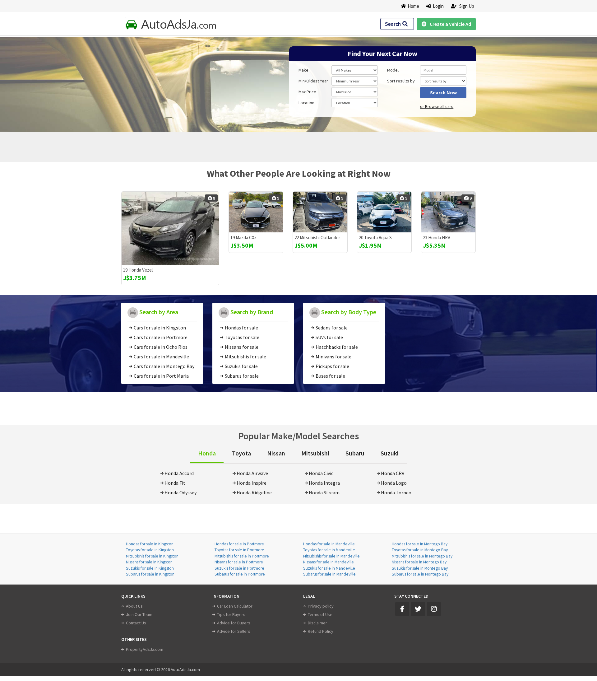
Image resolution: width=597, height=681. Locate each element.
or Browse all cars (436, 106)
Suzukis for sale (241, 366)
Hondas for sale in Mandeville (329, 544)
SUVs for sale (329, 337)
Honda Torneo (396, 492)
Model (393, 70)
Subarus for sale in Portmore (240, 574)
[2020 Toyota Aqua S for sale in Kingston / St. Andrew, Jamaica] (384, 212)
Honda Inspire (251, 483)
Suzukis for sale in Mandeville (329, 568)
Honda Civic (321, 473)
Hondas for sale (241, 327)
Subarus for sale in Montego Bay (420, 574)
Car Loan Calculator (234, 606)
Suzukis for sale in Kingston (150, 568)
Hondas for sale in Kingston (150, 544)
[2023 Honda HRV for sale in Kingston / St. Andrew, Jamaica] (448, 212)
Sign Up (466, 6)
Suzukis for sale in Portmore (239, 568)
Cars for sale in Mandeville (161, 356)
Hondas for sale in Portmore (239, 544)
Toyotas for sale (242, 337)
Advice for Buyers (233, 623)
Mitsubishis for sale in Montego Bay (422, 556)
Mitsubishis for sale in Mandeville (331, 556)
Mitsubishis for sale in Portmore (242, 556)
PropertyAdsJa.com (144, 649)
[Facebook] (402, 609)
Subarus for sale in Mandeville (329, 574)
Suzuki (390, 453)
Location (306, 102)
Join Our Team (139, 614)
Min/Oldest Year (313, 81)
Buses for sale (330, 376)
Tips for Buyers (231, 614)
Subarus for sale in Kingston (150, 574)
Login (437, 6)
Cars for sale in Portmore (160, 337)
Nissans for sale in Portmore (239, 562)
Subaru (354, 453)
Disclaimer (317, 623)
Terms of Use (320, 614)
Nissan (276, 453)
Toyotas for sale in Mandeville (329, 550)
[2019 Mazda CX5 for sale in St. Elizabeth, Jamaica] (256, 212)
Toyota (241, 453)
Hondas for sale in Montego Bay (419, 544)
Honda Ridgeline (254, 492)
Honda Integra (324, 483)
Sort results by (401, 81)
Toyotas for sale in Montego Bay (420, 550)
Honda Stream (324, 492)
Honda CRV (392, 473)
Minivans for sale (333, 356)
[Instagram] (434, 609)
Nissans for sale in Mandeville (328, 562)
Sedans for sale (332, 327)
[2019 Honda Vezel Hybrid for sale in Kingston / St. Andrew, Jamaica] (170, 228)
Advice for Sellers (233, 631)
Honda (207, 453)
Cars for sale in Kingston (160, 327)
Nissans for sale (241, 347)
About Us (134, 606)
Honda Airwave (252, 473)
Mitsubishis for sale (245, 356)
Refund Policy (320, 631)
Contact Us (136, 623)
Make (303, 70)
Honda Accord (179, 473)
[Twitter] (418, 609)
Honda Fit (174, 483)
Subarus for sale (242, 376)
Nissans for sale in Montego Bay (419, 562)
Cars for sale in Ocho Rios (160, 347)
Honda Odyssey (180, 492)
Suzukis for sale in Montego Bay (420, 568)
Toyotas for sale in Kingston (150, 550)
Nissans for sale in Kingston (149, 562)
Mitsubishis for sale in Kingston (152, 556)
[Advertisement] (166, 81)
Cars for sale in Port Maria (161, 376)
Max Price (307, 92)
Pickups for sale (332, 366)
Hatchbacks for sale (337, 347)
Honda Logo (394, 483)
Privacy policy (321, 606)
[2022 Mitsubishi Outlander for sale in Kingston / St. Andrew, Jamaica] (320, 212)
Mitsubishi (315, 453)
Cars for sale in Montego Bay (164, 366)
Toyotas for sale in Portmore (239, 550)
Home (413, 6)
